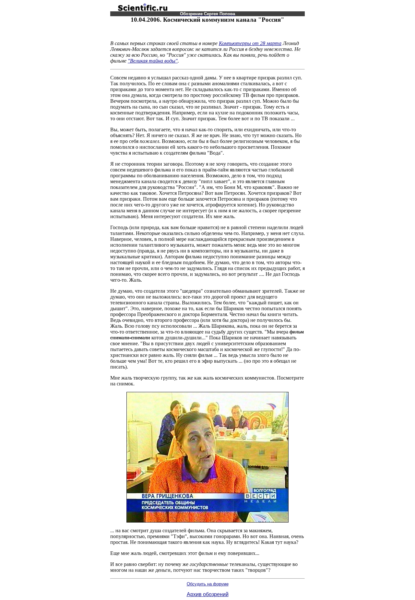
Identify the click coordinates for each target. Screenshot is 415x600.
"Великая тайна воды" (153, 61)
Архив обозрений (208, 594)
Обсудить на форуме (208, 584)
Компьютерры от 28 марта (250, 43)
